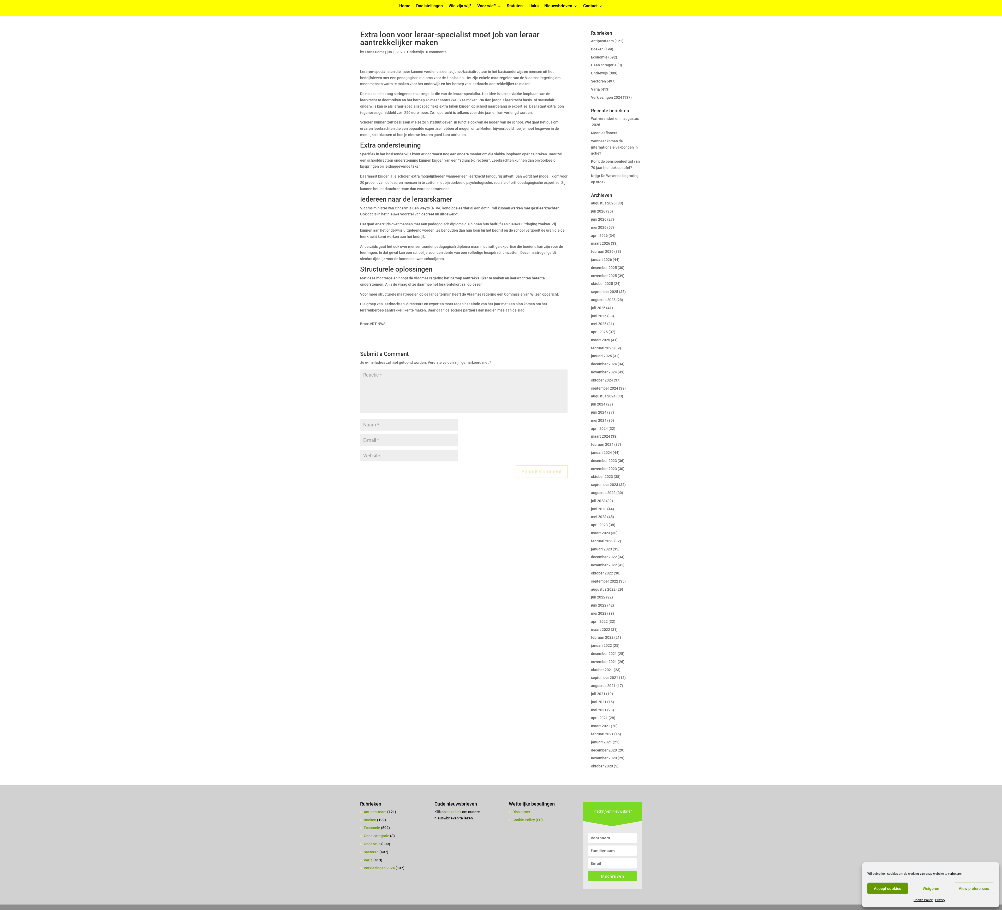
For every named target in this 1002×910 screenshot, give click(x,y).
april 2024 (599, 428)
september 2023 (604, 485)
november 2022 (604, 565)
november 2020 (604, 758)
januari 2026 (601, 259)
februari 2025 (602, 348)
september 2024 (604, 388)
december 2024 (604, 364)
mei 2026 (598, 227)
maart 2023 (600, 533)
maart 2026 (600, 243)
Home (404, 6)
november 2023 (604, 469)
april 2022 (599, 621)
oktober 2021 (602, 670)
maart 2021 (600, 726)
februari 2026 (602, 251)
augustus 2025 (603, 300)
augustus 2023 (603, 493)
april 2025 (599, 332)
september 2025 (604, 292)
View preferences (974, 888)
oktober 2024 (602, 380)
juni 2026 (598, 219)
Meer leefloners (604, 133)
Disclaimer (521, 812)
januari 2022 (601, 645)
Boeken (597, 49)
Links (533, 6)
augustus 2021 (603, 686)
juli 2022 (598, 597)
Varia (595, 89)
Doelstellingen (429, 6)
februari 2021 (602, 734)
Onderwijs (415, 52)
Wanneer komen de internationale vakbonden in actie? (614, 147)
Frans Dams (374, 52)
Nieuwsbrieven (558, 6)
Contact (590, 6)
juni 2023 (598, 509)
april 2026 (599, 235)
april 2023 (599, 525)
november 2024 (604, 372)
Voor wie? (486, 6)
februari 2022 (602, 637)
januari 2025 (601, 356)
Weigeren (931, 888)
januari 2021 (601, 742)
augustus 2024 (603, 396)
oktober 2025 (602, 283)
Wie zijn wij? (460, 6)
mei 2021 (598, 710)
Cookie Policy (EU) (527, 820)
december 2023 (604, 461)
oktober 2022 (602, 573)
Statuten (515, 6)
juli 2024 (598, 404)
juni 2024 (598, 412)
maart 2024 (600, 436)
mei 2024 (598, 420)
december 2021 (604, 653)
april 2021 (599, 718)
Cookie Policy (923, 900)
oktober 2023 (602, 476)
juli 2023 (598, 501)
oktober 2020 (602, 766)
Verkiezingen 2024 (606, 97)
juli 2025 (598, 308)
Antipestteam (602, 41)
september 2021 (604, 678)
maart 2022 (600, 629)
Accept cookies (887, 888)
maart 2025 (600, 340)
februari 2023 (602, 541)
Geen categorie (604, 65)
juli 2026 (598, 211)
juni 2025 (598, 316)
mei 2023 (598, 517)
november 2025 (604, 276)
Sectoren (598, 81)
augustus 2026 (603, 203)
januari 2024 (601, 452)
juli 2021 (598, 694)
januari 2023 (601, 549)
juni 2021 (598, 702)
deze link (454, 812)
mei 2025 (598, 324)
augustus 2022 (603, 589)
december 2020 (604, 750)
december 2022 (604, 557)
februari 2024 (602, 444)
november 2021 (604, 662)
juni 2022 (598, 605)
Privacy (940, 900)
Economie (599, 57)
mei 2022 (598, 613)
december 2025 (604, 268)
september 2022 (604, 581)
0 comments (436, 52)
